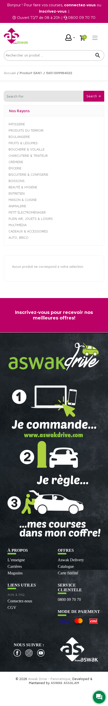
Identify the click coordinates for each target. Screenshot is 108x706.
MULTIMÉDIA (18, 225)
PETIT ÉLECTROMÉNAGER (27, 212)
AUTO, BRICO (18, 238)
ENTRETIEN (17, 193)
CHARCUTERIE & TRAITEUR (28, 156)
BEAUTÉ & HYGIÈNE (23, 187)
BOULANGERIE (19, 137)
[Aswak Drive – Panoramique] (16, 36)
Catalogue (66, 566)
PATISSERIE (17, 124)
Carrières (15, 566)
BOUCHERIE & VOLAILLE (26, 149)
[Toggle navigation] (94, 38)
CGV (12, 607)
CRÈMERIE (16, 162)
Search (92, 96)
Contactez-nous (20, 601)
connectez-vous (80, 5)
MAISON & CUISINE (23, 200)
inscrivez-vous (53, 11)
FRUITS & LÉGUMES (23, 143)
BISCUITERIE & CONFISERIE (28, 174)
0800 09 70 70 (69, 599)
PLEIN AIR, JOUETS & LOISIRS (31, 219)
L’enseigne (16, 560)
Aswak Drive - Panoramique (49, 679)
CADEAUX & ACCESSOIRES (28, 231)
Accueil (10, 73)
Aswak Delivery (71, 560)
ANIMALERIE (17, 206)
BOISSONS (17, 181)
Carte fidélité (68, 573)
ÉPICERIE (15, 168)
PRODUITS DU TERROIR (26, 130)
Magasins (15, 573)
